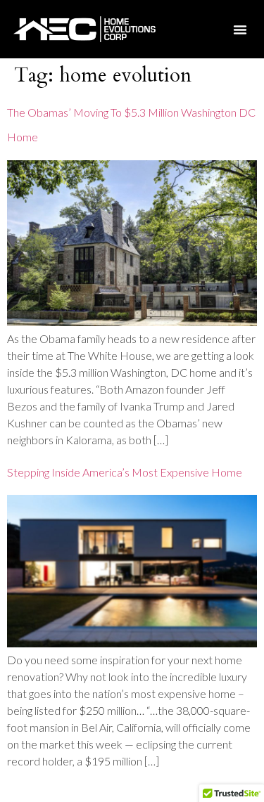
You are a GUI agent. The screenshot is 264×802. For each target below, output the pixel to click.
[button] (240, 29)
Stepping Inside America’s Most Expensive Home (124, 472)
